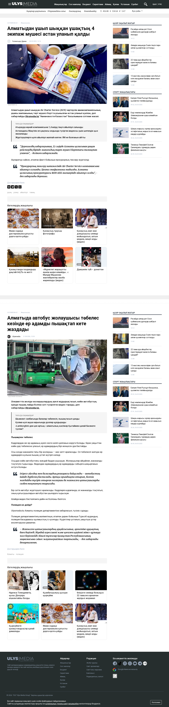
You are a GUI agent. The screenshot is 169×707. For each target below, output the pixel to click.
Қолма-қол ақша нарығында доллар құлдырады (40, 422)
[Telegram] (12, 186)
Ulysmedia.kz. (32, 408)
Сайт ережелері (92, 666)
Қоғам (116, 4)
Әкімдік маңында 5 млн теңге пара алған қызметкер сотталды (145, 46)
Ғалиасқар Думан (19, 41)
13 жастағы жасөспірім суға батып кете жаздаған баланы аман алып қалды (145, 79)
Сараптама (98, 4)
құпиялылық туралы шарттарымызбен (62, 704)
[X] (16, 186)
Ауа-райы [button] (136, 11)
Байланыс (90, 673)
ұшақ (9, 192)
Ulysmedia (16, 336)
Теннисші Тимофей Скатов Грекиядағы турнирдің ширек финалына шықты (143, 147)
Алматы (10, 554)
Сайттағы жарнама (94, 670)
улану (15, 192)
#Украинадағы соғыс (57, 11)
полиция (20, 554)
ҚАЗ (154, 4)
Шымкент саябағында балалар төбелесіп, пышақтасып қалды (47, 419)
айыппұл (24, 192)
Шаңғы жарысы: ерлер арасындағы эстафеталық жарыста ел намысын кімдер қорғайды (146, 131)
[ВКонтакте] (8, 186)
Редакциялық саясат (94, 677)
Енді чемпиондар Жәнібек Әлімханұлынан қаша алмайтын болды (144, 115)
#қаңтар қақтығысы (36, 11)
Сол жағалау (75, 4)
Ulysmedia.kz (32, 116)
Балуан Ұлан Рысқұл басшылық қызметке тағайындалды (144, 99)
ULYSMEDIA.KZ (12, 23)
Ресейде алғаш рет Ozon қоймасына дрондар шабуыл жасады (143, 32)
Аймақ (108, 4)
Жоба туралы (91, 663)
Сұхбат (134, 4)
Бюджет (87, 4)
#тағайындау (90, 11)
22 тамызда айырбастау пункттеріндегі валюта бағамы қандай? (143, 62)
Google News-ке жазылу (127, 669)
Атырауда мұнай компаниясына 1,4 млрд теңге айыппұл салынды (49, 127)
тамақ (32, 192)
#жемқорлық (75, 11)
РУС (160, 4)
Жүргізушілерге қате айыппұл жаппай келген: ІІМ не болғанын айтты (50, 137)
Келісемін (156, 702)
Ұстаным (125, 4)
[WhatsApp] (20, 186)
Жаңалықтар (60, 4)
